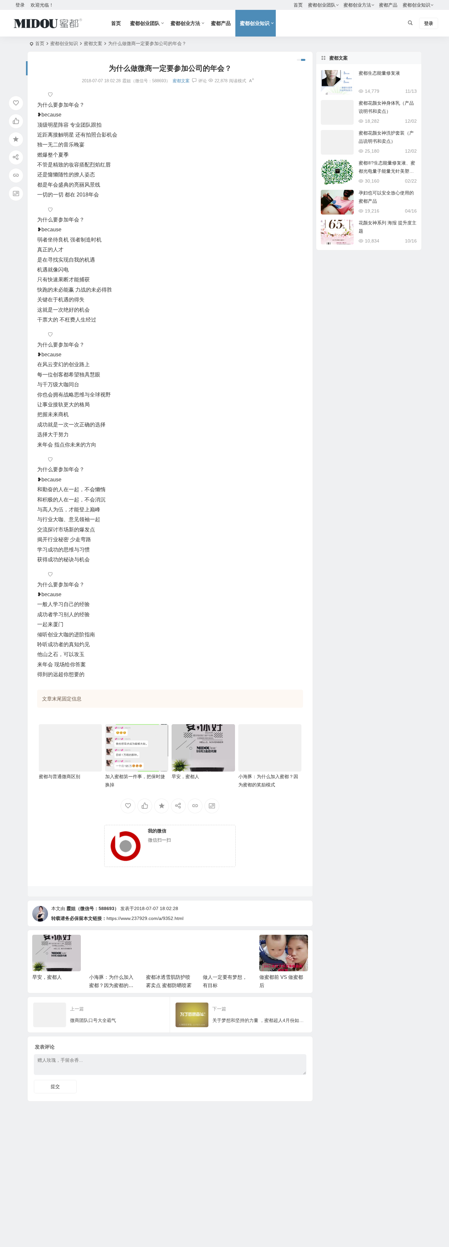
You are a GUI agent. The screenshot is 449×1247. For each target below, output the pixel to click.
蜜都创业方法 (357, 5)
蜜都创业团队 (322, 5)
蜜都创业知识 (416, 5)
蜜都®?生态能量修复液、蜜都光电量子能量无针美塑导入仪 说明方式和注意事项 (387, 171)
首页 (298, 5)
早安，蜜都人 (185, 776)
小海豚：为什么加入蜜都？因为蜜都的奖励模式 (111, 985)
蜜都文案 (93, 43)
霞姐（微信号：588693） (92, 908)
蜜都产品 (388, 5)
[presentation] (269, 945)
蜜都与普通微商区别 (59, 776)
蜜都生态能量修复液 (379, 73)
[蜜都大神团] (48, 23)
